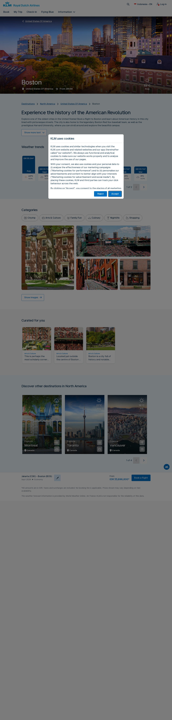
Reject (100, 194)
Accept (115, 194)
